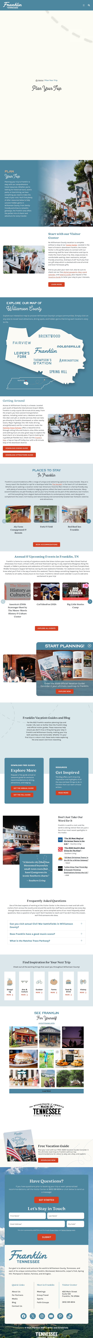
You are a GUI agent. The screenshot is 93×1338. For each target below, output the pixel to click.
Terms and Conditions (57, 1328)
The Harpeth (57, 484)
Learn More (56, 284)
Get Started (46, 1199)
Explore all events (46, 628)
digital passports (70, 272)
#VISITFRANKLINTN (47, 1023)
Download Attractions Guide (19, 455)
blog (80, 272)
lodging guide (65, 275)
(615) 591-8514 (68, 1302)
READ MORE (63, 793)
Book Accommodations (46, 545)
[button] (88, 521)
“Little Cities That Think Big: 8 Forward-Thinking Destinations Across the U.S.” (76, 870)
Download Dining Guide (17, 448)
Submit (46, 1237)
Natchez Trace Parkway (12, 428)
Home (40, 80)
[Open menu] (83, 5)
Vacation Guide (54, 277)
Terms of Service (66, 1230)
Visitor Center (71, 245)
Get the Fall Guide (22, 795)
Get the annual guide (24, 788)
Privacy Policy (54, 1230)
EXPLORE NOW (65, 691)
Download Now (48, 1160)
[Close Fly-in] (89, 645)
